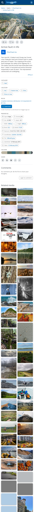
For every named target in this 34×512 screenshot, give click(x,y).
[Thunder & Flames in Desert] (8, 486)
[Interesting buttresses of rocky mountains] (8, 192)
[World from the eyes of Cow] (25, 353)
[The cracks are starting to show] (25, 477)
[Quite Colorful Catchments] (25, 454)
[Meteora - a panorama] (8, 499)
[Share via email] (15, 160)
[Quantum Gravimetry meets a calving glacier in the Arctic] (25, 382)
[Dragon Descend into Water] (25, 307)
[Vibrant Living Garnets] (25, 465)
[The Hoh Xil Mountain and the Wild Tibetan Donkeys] (25, 199)
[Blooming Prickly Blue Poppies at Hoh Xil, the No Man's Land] (8, 201)
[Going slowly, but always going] (25, 332)
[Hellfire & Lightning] (25, 489)
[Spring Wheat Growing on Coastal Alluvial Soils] (25, 253)
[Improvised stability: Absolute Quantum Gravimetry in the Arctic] (25, 393)
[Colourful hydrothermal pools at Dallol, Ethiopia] (25, 317)
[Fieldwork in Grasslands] (8, 427)
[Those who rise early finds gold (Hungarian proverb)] (8, 259)
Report (31, 75)
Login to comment (26, 178)
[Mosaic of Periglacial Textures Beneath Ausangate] (25, 405)
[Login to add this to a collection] (21, 42)
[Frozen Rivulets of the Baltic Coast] (25, 429)
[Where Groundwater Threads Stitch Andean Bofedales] (8, 416)
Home (3, 8)
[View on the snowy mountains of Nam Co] (25, 223)
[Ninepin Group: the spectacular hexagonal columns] (8, 312)
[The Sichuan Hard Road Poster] (8, 230)
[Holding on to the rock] (8, 323)
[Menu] (31, 2)
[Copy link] (19, 160)
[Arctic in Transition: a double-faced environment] (8, 404)
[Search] (2, 2)
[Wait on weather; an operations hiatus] (25, 289)
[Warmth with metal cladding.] (8, 289)
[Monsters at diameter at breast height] (8, 274)
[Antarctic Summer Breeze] (8, 353)
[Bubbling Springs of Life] (8, 464)
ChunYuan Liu (16, 8)
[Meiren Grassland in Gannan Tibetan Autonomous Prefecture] (25, 191)
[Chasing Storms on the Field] (8, 368)
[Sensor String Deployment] (8, 247)
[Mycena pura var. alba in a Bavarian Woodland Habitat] (8, 339)
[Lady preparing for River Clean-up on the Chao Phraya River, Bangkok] (8, 439)
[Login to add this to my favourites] (17, 42)
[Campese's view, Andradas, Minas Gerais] (8, 393)
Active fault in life (8, 10)
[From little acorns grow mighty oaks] (25, 270)
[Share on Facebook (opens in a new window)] (3, 160)
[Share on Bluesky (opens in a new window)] (11, 160)
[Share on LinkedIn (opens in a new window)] (7, 160)
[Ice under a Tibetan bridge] (25, 210)
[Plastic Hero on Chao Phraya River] (8, 452)
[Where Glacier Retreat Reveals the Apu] (25, 417)
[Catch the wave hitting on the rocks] (8, 301)
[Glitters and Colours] (25, 370)
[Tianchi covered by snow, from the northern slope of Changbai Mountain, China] (25, 236)
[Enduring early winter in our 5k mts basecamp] (8, 212)
